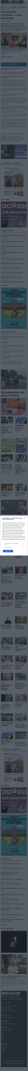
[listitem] (14, 544)
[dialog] (14, 535)
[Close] (25, 518)
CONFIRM (8, 551)
